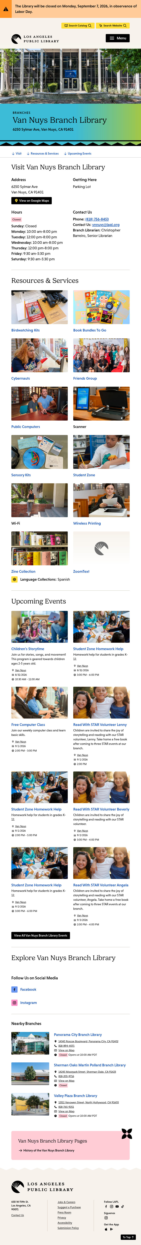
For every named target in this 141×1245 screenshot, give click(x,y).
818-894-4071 (66, 1045)
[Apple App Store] (106, 1229)
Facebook (28, 989)
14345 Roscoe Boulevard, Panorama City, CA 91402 (88, 1041)
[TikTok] (123, 1206)
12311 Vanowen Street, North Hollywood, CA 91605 (88, 1102)
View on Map (66, 1050)
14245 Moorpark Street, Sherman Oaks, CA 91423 (87, 1071)
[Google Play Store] (112, 1229)
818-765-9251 (66, 1106)
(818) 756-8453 (97, 219)
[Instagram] (112, 1206)
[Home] (35, 39)
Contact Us (17, 1215)
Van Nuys (20, 670)
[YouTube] (117, 1206)
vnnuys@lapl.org (106, 224)
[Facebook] (106, 1206)
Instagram (28, 1003)
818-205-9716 (66, 1076)
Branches (22, 113)
